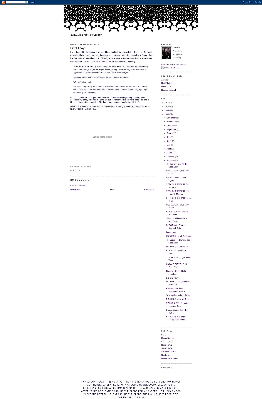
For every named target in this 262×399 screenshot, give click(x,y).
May (169, 145)
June (169, 141)
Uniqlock (165, 355)
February (171, 157)
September (172, 129)
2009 (167, 110)
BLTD (163, 335)
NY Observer (104, 61)
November (171, 121)
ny (80, 170)
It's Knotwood (167, 341)
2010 (167, 106)
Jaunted (164, 80)
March (170, 153)
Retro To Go (166, 345)
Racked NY (166, 86)
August (170, 133)
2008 (167, 114)
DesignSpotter (167, 338)
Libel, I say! (77, 48)
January (170, 160)
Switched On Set (168, 352)
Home (112, 190)
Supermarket (167, 348)
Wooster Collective (169, 359)
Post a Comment (77, 185)
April (169, 149)
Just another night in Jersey (178, 295)
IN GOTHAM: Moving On (177, 247)
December (171, 118)
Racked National (168, 90)
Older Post (149, 190)
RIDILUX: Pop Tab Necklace (178, 236)
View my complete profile (174, 65)
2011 (167, 103)
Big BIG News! (172, 278)
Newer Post (75, 190)
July (169, 137)
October (170, 125)
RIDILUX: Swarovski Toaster (178, 299)
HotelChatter (166, 83)
